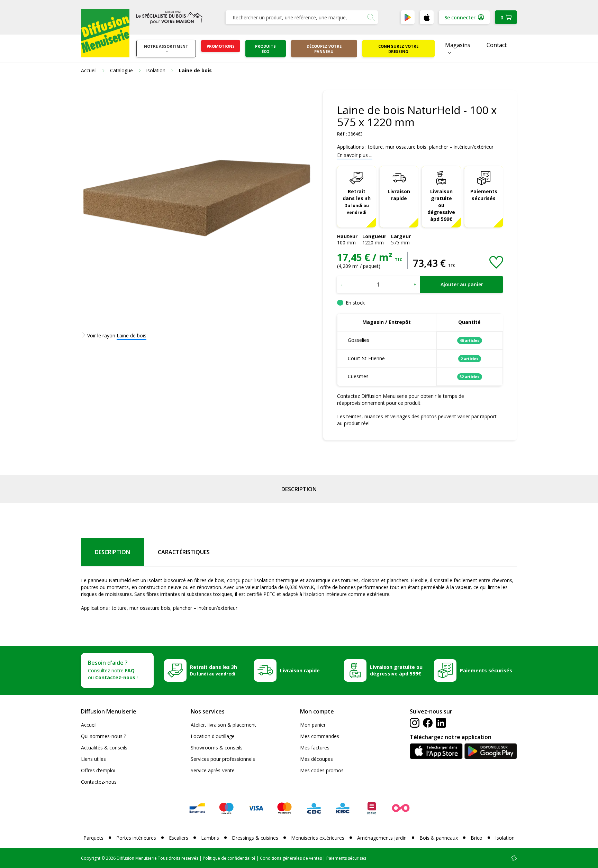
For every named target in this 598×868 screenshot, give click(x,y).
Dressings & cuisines (255, 837)
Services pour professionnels (223, 759)
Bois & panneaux (438, 837)
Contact (497, 45)
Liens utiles (93, 759)
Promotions (221, 46)
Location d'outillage (213, 736)
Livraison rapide (399, 195)
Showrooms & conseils (217, 747)
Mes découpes (316, 759)
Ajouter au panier (462, 284)
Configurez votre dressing (398, 49)
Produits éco (265, 49)
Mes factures (314, 747)
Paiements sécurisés (483, 195)
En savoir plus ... (354, 155)
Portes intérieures (136, 837)
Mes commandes (319, 736)
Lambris (210, 837)
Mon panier (313, 724)
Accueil (89, 724)
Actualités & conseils (104, 747)
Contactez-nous (99, 781)
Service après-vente (213, 770)
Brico (476, 837)
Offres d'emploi (98, 770)
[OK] (371, 17)
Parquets (93, 837)
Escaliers (178, 837)
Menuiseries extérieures (317, 837)
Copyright (90, 858)
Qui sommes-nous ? (103, 736)
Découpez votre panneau (324, 49)
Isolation (505, 837)
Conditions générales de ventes (291, 858)
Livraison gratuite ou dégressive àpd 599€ (441, 205)
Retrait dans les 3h (357, 201)
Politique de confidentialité (229, 858)
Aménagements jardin (382, 837)
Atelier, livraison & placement (223, 724)
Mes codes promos (322, 770)
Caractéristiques (184, 552)
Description (299, 489)
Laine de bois (131, 335)
